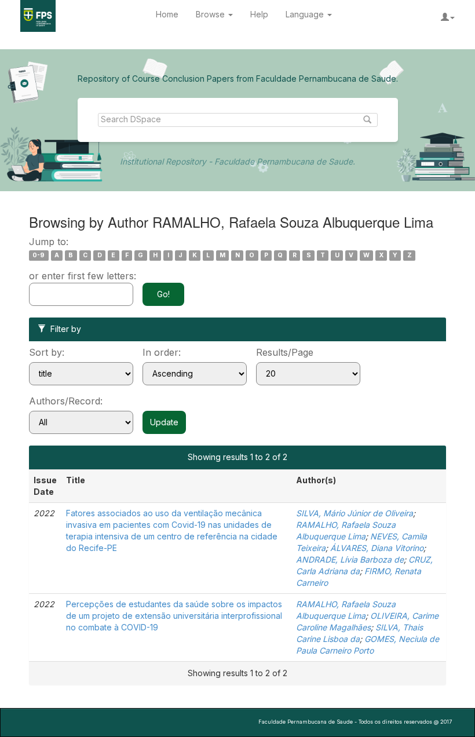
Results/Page (284, 352)
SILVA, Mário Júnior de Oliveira (354, 513)
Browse (211, 14)
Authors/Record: (66, 401)
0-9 (38, 255)
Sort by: (46, 352)
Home (167, 14)
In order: (161, 352)
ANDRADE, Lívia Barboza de (350, 559)
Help (259, 14)
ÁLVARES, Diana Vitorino (376, 548)
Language (306, 14)
